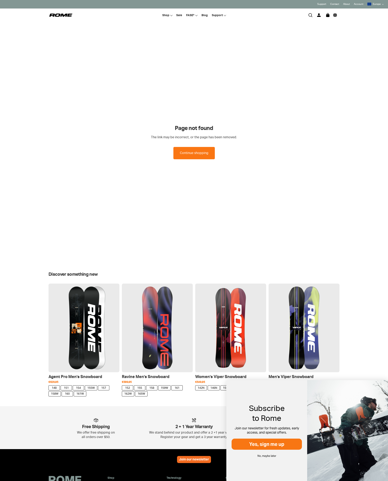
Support (321, 4)
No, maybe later (266, 456)
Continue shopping (194, 153)
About (346, 4)
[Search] (310, 15)
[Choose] (113, 366)
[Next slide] (113, 328)
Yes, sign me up (266, 444)
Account (358, 4)
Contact (334, 4)
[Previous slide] (54, 328)
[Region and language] (335, 15)
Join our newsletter (194, 459)
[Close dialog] (382, 387)
